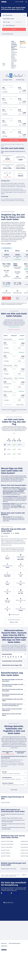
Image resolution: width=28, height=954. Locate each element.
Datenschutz (4, 946)
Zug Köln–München (6, 853)
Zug (7, 874)
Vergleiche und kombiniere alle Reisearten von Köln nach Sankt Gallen (13, 820)
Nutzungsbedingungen (14, 943)
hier (15, 410)
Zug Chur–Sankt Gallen (6, 847)
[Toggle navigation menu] (26, 2)
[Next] (24, 75)
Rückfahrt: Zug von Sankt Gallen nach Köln (12, 818)
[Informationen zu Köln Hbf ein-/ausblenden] (25, 772)
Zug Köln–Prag (24, 856)
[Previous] (5, 440)
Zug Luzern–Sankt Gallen (7, 844)
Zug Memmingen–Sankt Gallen (8, 868)
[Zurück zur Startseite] (3, 2)
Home (2, 874)
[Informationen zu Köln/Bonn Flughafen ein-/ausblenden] (25, 784)
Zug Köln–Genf (24, 850)
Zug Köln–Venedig (5, 856)
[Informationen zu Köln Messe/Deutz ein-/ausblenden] (25, 778)
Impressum (4, 943)
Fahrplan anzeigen (7, 177)
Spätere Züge (19, 404)
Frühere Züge (8, 404)
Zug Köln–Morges (5, 802)
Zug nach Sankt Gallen (14, 874)
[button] (8, 22)
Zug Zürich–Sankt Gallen (7, 841)
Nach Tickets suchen (7, 161)
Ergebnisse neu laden (13, 329)
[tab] (7, 79)
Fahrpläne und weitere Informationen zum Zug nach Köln (13, 824)
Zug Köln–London (5, 850)
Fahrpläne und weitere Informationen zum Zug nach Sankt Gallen (13, 828)
